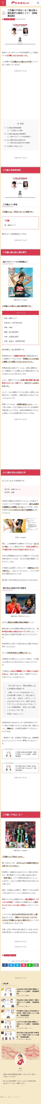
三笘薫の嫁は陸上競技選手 (16, 134)
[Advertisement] (20, 92)
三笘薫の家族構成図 (14, 128)
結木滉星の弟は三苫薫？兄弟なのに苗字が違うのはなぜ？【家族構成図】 (25, 768)
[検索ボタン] (38, 3)
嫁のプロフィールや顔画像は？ (21, 136)
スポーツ (6, 19)
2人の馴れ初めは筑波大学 (16, 140)
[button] (5, 965)
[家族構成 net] (20, 3)
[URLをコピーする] (36, 965)
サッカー (12, 19)
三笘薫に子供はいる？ (15, 146)
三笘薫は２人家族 (17, 130)
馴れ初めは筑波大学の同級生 (20, 143)
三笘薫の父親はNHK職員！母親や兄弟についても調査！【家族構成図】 (26, 754)
